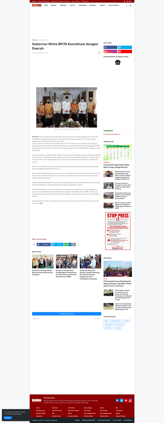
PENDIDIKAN (108, 131)
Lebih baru (36, 318)
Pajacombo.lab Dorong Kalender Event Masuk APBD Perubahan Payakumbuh (123, 195)
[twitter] (127, 1)
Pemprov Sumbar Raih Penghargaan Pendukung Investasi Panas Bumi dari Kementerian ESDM (66, 273)
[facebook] (124, 1)
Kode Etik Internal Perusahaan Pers (60, 1)
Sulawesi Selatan (41, 413)
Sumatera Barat (43, 40)
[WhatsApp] (66, 244)
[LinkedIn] (70, 244)
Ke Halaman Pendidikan (111, 134)
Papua (70, 413)
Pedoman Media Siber (44, 1)
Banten (102, 408)
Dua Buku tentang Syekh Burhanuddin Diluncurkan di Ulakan (42, 272)
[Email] (74, 244)
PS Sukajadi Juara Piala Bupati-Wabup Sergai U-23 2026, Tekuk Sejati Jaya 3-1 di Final (117, 283)
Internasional (109, 324)
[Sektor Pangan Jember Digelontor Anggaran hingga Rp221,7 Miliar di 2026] (109, 205)
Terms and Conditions (104, 420)
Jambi (37, 408)
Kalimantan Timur (57, 410)
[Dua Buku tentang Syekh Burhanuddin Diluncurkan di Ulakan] (43, 261)
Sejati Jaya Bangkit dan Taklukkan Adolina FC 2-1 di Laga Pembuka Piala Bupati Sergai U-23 (123, 306)
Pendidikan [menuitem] (83, 5)
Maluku (118, 413)
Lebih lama (97, 318)
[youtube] (129, 1)
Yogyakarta (39, 416)
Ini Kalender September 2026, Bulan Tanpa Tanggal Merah (117, 166)
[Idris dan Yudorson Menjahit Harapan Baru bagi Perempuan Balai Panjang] (109, 185)
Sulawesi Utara (104, 416)
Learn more (17, 414)
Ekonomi (126, 321)
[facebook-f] (110, 47)
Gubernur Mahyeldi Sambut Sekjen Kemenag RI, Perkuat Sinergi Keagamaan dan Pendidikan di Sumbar (90, 274)
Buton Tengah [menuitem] (113, 5)
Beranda (34, 40)
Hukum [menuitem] (102, 5)
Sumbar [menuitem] (53, 5)
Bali (117, 408)
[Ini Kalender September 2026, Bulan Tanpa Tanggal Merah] (118, 152)
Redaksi (34, 1)
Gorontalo (55, 408)
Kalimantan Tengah (73, 410)
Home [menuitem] (46, 5)
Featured (117, 328)
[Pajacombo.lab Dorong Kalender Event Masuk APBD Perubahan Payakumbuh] (109, 195)
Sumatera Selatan (73, 416)
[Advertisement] (82, 24)
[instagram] (110, 51)
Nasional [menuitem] (92, 5)
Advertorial (108, 328)
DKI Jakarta (71, 408)
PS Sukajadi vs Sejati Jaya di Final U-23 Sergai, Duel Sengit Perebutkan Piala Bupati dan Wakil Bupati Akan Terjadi (123, 295)
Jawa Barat (119, 410)
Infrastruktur (120, 324)
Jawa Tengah (104, 410)
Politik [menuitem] (72, 5)
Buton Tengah (88, 408)
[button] (126, 5)
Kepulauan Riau (40, 410)
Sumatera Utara (116, 321)
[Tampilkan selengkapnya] (78, 244)
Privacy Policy (76, 1)
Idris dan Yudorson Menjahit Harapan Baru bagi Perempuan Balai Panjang (123, 186)
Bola (106, 321)
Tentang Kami (85, 1)
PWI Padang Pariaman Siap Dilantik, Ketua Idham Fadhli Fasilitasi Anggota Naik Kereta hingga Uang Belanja (122, 175)
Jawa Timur (87, 410)
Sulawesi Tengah (120, 416)
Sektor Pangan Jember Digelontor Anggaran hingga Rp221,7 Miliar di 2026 (123, 205)
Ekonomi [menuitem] (63, 5)
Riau (53, 413)
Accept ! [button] (7, 418)
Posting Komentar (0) (66, 314)
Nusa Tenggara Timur (90, 413)
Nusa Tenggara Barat (106, 413)
